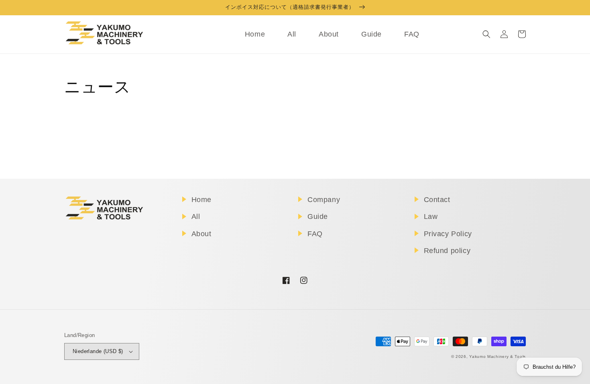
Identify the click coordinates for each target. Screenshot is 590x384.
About (201, 234)
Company (323, 200)
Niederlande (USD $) (98, 351)
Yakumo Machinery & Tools (497, 356)
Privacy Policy (448, 234)
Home (201, 200)
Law (431, 216)
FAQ (315, 234)
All (195, 216)
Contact (437, 200)
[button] (486, 34)
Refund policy (447, 251)
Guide (317, 216)
